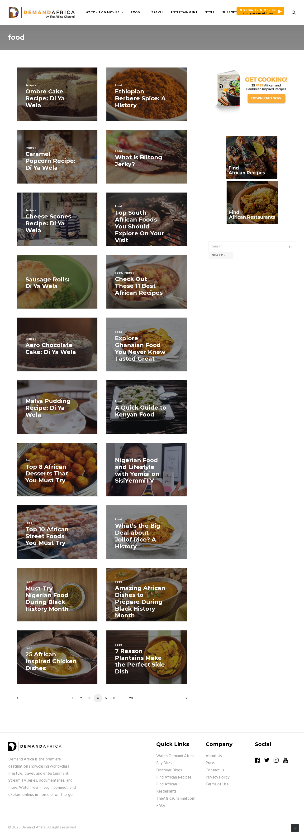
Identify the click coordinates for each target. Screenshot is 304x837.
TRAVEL (157, 12)
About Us (214, 756)
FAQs (161, 806)
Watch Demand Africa (175, 756)
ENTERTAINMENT (184, 12)
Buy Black (164, 763)
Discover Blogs (169, 770)
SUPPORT (229, 12)
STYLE (210, 12)
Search (221, 255)
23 (131, 698)
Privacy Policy (217, 777)
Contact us (215, 770)
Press (210, 763)
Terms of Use (217, 784)
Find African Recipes (173, 777)
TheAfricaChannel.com (175, 798)
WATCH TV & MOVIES (103, 12)
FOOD (135, 12)
